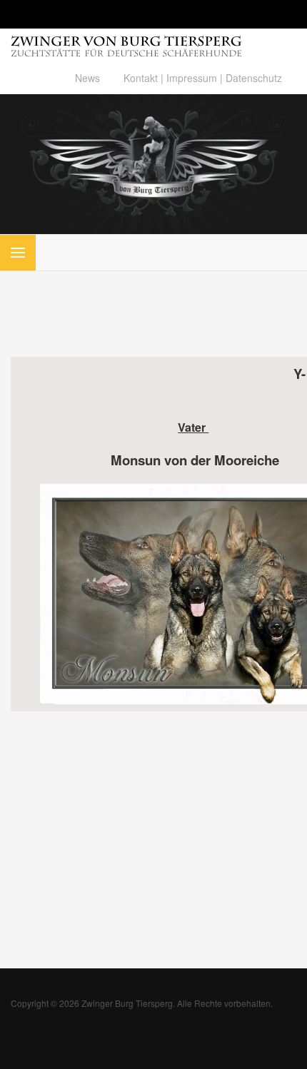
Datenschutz (254, 78)
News (87, 78)
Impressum (191, 78)
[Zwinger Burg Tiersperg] (153, 164)
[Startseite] (126, 41)
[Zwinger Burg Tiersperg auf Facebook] (112, 78)
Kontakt (141, 78)
